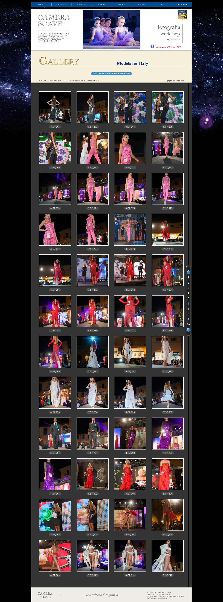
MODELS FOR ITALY (58, 80)
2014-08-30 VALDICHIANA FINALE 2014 (84, 80)
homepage (41, 4)
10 (188, 324)
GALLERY (43, 80)
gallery (101, 4)
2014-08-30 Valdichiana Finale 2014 (111, 73)
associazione (61, 4)
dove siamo (141, 4)
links (162, 4)
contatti (122, 4)
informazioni (81, 4)
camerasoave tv (182, 4)
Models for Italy (132, 63)
